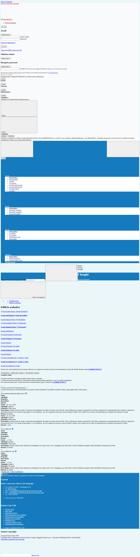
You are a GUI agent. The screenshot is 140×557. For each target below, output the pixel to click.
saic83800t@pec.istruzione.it (26, 492)
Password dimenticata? (8, 43)
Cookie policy (9, 509)
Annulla (4, 136)
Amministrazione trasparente (14, 524)
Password (23, 39)
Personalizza (5, 373)
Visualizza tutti (14, 301)
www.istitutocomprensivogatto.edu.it (13, 393)
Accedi (4, 26)
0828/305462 (12, 489)
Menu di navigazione (38, 297)
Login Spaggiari (53, 72)
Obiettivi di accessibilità (12, 519)
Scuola (80, 267)
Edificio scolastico (15, 303)
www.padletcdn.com (8, 451)
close (3, 158)
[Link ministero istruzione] (10, 3)
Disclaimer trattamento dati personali (12, 539)
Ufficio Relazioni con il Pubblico (15, 515)
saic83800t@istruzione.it (26, 491)
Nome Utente (24, 37)
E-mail (22, 69)
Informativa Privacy (11, 513)
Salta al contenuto (6, 2)
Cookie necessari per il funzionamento (13, 388)
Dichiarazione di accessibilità (14, 517)
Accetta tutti (32, 373)
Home (80, 266)
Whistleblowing (10, 520)
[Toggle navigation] (17, 149)
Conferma (11, 136)
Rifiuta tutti (17, 373)
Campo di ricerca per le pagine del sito (13, 280)
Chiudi (3, 84)
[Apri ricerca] (123, 149)
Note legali (8, 511)
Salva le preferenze (16, 472)
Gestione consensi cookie (13, 522)
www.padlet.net (6, 429)
